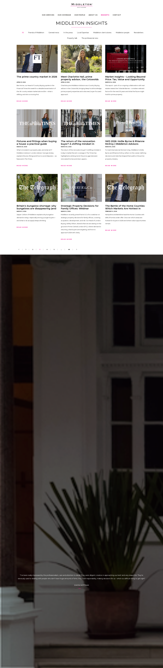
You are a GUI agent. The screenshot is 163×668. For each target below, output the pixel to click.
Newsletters (138, 33)
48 (69, 249)
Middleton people (122, 33)
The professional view (90, 38)
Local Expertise (83, 33)
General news (54, 33)
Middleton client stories (102, 33)
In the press (68, 33)
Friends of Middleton (36, 33)
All (23, 33)
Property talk (72, 38)
